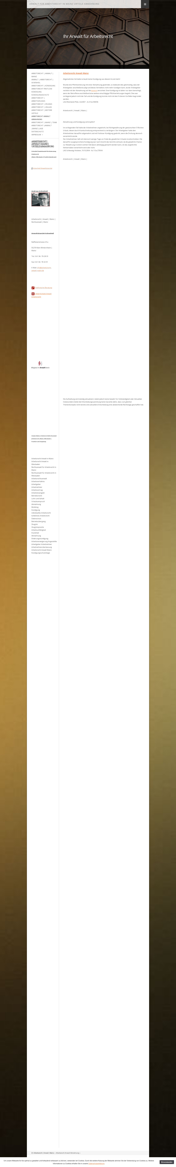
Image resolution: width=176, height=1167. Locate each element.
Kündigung (94, 90)
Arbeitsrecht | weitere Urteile (41, 111)
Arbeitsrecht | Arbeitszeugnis (38, 99)
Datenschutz (37, 131)
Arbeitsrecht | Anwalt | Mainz (42, 75)
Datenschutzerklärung (96, 1163)
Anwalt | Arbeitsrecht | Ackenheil (42, 81)
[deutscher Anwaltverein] (40, 365)
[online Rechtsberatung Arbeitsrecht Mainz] (33, 294)
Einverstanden (166, 1162)
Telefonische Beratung (43, 288)
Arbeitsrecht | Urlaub (41, 107)
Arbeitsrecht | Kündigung (43, 86)
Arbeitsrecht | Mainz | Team (44, 122)
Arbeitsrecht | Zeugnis (41, 104)
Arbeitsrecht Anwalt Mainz (76, 73)
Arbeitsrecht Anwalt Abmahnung (40, 117)
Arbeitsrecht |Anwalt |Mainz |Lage (41, 127)
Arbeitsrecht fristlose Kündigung (41, 90)
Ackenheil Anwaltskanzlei (42, 168)
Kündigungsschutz (40, 95)
